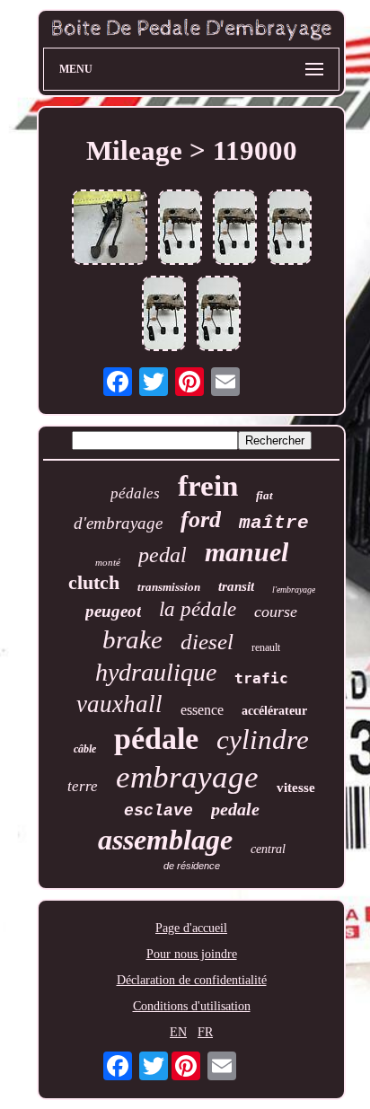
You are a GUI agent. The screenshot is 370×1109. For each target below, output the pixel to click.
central (268, 849)
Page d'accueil (191, 928)
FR (205, 1032)
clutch (93, 582)
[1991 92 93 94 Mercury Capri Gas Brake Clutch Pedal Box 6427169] (180, 229)
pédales (135, 493)
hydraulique (155, 672)
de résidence (191, 865)
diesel (207, 641)
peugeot (113, 611)
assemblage (165, 839)
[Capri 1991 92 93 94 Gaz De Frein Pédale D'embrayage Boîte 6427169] (289, 229)
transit (236, 586)
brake (132, 639)
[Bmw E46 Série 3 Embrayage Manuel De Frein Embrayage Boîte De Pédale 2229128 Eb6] (109, 229)
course (275, 612)
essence (202, 709)
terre (82, 786)
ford (201, 519)
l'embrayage (293, 589)
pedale (235, 809)
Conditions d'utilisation (192, 1006)
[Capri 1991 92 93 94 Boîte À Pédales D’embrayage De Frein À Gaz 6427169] (234, 229)
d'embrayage (118, 523)
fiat (264, 495)
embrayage (187, 777)
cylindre (262, 739)
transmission (168, 587)
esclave (158, 811)
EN (178, 1032)
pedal (162, 555)
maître (274, 523)
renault (265, 647)
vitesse (296, 787)
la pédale (197, 609)
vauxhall (119, 704)
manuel (246, 552)
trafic (261, 678)
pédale (156, 738)
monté (107, 562)
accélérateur (274, 710)
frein (208, 486)
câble (85, 749)
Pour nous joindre (191, 954)
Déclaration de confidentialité (192, 980)
